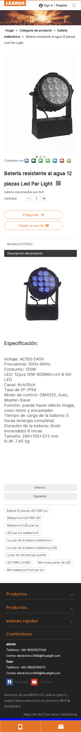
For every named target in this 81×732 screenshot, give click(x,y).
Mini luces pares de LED (54, 562)
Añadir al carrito (31, 226)
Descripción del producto (25, 253)
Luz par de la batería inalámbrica (29, 540)
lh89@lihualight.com (46, 673)
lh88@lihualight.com (46, 655)
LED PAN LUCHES (19, 562)
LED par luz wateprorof (22, 533)
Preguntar (31, 215)
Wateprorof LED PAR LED (24, 518)
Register (62, 5)
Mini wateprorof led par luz (25, 570)
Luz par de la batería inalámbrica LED (32, 547)
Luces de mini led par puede (26, 555)
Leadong (71, 714)
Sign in (48, 5)
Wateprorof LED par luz (23, 525)
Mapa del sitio (33, 714)
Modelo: (12, 244)
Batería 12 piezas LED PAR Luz (27, 510)
